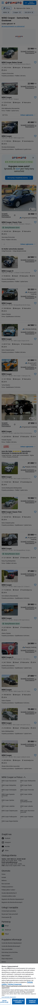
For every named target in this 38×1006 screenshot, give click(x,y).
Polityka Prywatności (15, 984)
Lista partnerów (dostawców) (9, 997)
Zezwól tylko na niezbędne (18, 1001)
